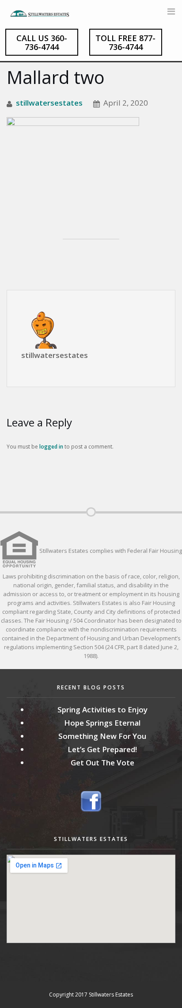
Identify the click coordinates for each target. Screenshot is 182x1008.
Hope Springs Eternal (102, 723)
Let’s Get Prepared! (102, 749)
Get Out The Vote (102, 762)
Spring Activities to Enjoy (102, 709)
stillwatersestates (49, 103)
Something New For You (102, 736)
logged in (51, 446)
